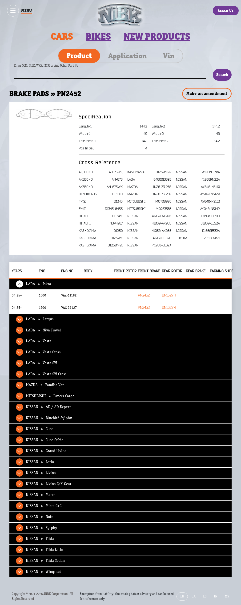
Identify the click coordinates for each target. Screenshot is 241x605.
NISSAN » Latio (40, 462)
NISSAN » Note (39, 516)
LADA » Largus (40, 319)
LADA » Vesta (38, 341)
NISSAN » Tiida (40, 538)
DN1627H (169, 295)
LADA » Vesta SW (41, 363)
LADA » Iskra (38, 284)
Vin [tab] (168, 55)
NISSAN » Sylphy (41, 527)
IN (215, 596)
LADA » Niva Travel (43, 330)
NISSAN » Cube (39, 429)
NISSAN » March (41, 494)
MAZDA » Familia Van (45, 385)
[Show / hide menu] (13, 11)
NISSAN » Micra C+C (43, 505)
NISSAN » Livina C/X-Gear (48, 484)
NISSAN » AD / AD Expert (48, 407)
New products (157, 36)
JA (194, 596)
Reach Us (226, 10)
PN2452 (144, 295)
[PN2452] (44, 114)
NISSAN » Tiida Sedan (45, 560)
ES (204, 596)
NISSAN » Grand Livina (46, 450)
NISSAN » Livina (41, 472)
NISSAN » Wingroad (43, 571)
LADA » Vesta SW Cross (46, 374)
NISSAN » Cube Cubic (44, 440)
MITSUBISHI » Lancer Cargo (50, 396)
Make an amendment (206, 93)
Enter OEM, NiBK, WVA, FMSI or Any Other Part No (51, 68)
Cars (62, 36)
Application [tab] (127, 55)
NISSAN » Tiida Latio (44, 549)
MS (227, 596)
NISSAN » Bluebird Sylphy (49, 418)
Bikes (98, 36)
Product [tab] (79, 55)
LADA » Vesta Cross (43, 352)
